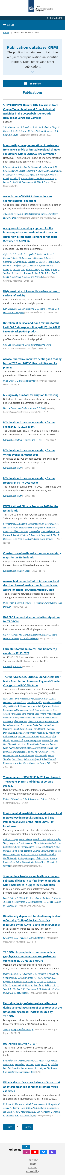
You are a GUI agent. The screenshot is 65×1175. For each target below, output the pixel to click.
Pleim (47, 269)
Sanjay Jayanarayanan (26, 732)
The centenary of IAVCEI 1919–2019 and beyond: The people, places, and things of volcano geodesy (32, 782)
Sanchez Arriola (27, 1068)
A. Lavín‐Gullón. (43, 170)
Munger (16, 269)
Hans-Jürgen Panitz (30, 744)
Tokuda (49, 901)
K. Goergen (8, 174)
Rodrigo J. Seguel (10, 839)
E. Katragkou (29, 174)
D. (25, 254)
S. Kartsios (40, 174)
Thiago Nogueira (10, 843)
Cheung (6, 257)
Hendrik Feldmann (46, 728)
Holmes (50, 261)
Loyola (40, 981)
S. (54, 254)
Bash (39, 254)
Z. (29, 276)
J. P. (52, 989)
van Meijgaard (27, 1111)
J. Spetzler (17, 439)
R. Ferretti (30, 170)
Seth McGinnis (17, 740)
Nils (46, 1060)
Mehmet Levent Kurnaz (28, 736)
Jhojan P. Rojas (42, 858)
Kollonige (18, 981)
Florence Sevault (18, 751)
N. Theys (53, 127)
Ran (55, 269)
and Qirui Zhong (10, 217)
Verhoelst (42, 973)
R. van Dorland (9, 523)
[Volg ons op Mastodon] (52, 1152)
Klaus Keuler (54, 732)
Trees (5, 1029)
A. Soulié (14, 131)
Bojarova (53, 1060)
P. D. (25, 977)
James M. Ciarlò (51, 721)
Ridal (10, 1068)
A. (34, 977)
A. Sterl (54, 535)
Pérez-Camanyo (33, 269)
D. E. (25, 981)
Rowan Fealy (31, 728)
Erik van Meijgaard (32, 759)
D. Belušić (14, 182)
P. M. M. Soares (18, 170)
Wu (25, 276)
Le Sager (46, 898)
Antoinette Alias (54, 713)
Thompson (31, 989)
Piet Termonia (41, 755)
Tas (53, 273)
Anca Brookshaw (31, 709)
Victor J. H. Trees (10, 634)
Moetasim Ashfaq (10, 717)
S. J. (21, 273)
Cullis (20, 977)
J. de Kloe (50, 308)
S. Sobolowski (24, 167)
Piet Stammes (35, 634)
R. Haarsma (49, 527)
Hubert (6, 973)
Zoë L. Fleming (46, 846)
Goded (41, 261)
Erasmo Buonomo (43, 717)
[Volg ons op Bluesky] (43, 1152)
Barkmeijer (8, 1060)
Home (6, 32)
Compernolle (8, 977)
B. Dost (25, 570)
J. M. (48, 1104)
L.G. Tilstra (8, 937)
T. (10, 276)
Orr (38, 1111)
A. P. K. (48, 273)
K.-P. (21, 973)
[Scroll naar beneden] (32, 72)
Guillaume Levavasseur (27, 706)
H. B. (54, 985)
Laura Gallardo (25, 839)
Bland (49, 254)
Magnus (29, 1060)
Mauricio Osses (39, 839)
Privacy (32, 1163)
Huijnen (17, 265)
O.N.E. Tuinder (20, 937)
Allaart (52, 973)
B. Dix (35, 127)
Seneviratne (20, 901)
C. (35, 254)
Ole (48, 1068)
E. (52, 257)
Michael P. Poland (37, 408)
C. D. (57, 261)
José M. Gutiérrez (42, 698)
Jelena (6, 1064)
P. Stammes (30, 380)
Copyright (32, 1159)
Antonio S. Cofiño (34, 702)
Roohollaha (20, 1064)
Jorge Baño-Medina (25, 713)
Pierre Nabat (47, 740)
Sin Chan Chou (20, 721)
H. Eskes (31, 131)
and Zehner (21, 992)
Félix (38, 977)
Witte (8, 992)
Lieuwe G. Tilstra (49, 634)
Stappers (54, 1068)
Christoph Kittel (10, 736)
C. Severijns (33, 535)
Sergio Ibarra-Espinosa (22, 850)
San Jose (7, 273)
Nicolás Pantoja (10, 858)
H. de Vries (49, 178)
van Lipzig (7, 1111)
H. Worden (49, 131)
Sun (36, 273)
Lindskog (21, 1060)
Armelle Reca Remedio (43, 747)
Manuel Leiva (55, 850)
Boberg (15, 1107)
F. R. (10, 989)
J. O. (44, 254)
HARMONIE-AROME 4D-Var (19, 1043)
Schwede (19, 254)
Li (25, 265)
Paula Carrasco (21, 846)
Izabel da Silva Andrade (23, 862)
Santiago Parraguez (26, 858)
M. (20, 257)
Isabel (37, 1064)
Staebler (27, 273)
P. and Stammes (24, 1029)
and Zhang (35, 276)
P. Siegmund (44, 535)
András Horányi (16, 709)
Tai (42, 273)
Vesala (6, 276)
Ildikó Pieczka (9, 747)
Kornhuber (34, 898)
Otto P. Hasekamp (32, 213)
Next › (28, 1126)
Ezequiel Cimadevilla (52, 702)
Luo (4, 898)
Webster (56, 1111)
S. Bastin (45, 182)
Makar (33, 265)
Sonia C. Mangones (11, 854)
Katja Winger (29, 763)
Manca (6, 269)
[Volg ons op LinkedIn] (26, 1147)
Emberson (26, 257)
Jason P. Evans (19, 728)
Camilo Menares (26, 843)
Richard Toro (40, 862)
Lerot (30, 981)
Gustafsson (39, 1060)
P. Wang (30, 937)
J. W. (23, 269)
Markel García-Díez (48, 709)
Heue (15, 973)
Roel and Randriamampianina (16, 1071)
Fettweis (42, 1107)
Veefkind (46, 989)
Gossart (52, 1107)
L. (32, 257)
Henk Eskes (34, 846)
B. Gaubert (44, 127)
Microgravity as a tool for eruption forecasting (30, 395)
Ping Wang (23, 634)
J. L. (42, 269)
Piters (27, 985)
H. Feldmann (24, 182)
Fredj (48, 257)
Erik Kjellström (44, 706)
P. (11, 257)
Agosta (54, 1104)
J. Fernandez (55, 170)
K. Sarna (18, 602)
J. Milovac (18, 174)
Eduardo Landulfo (40, 850)
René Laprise (45, 736)
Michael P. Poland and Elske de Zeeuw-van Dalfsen (25, 799)
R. (12, 273)
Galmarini (7, 261)
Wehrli (22, 898)
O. (37, 261)
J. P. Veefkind (26, 127)
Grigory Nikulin (10, 706)
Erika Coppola (9, 725)
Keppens (7, 981)
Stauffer (16, 989)
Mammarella (47, 265)
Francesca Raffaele (24, 747)
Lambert (28, 973)
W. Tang (39, 131)
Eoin (5, 1068)
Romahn (37, 985)
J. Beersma (22, 523)
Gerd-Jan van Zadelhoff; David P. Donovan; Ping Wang (27, 344)
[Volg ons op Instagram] (26, 1152)
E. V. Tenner (36, 602)
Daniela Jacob (9, 732)
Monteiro (30, 1064)
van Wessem (39, 1104)
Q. (28, 265)
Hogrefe (30, 254)
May (56, 898)
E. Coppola (51, 174)
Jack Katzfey (42, 732)
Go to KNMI (56, 17)
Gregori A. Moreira (47, 854)
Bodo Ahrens (40, 713)
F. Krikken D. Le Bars (18, 531)
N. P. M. (16, 1111)
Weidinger (16, 276)
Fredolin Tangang (10, 755)
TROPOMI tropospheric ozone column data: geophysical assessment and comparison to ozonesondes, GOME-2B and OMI (29, 956)
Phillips (46, 1111)
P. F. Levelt (13, 134)
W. (60, 898)
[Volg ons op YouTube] (35, 1152)
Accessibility (32, 1171)
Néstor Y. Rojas (54, 839)
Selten (13, 898)
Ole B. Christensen (36, 721)
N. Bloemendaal (49, 523)
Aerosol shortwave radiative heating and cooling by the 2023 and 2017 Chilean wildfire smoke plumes (32, 363)
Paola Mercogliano (32, 740)
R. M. (23, 989)
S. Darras (23, 131)
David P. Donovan (11, 638)
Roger (33, 1071)
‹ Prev (9, 1126)
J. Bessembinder (34, 523)
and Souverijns (26, 1115)
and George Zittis (43, 763)
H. (44, 901)
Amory (6, 1107)
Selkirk (48, 985)
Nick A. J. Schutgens (49, 213)
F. (8, 898)
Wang (13, 1029)
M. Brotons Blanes (24, 527)
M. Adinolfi (15, 178)
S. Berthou (39, 178)
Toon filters (34, 83)
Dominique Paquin (48, 744)
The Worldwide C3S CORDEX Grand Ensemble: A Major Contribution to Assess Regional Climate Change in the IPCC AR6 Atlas (32, 681)
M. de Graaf (8, 380)
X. (47, 1107)
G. (11, 269)
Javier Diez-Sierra (11, 698)
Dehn (30, 977)
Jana (37, 1068)
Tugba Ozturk (14, 744)
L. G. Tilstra (40, 308)
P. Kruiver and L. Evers (32, 439)
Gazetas (31, 261)
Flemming (38, 257)
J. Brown (27, 602)
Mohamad (16, 985)
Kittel (28, 1104)
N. (24, 1104)
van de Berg (27, 1107)
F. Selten (24, 535)
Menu (10, 25)
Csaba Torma (17, 759)
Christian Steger (47, 751)
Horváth (7, 265)
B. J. (54, 977)
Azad (11, 1064)
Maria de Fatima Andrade (45, 843)
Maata (50, 981)
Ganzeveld (19, 261)
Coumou (10, 905)
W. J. (35, 1107)
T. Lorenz (34, 167)
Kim (59, 901)
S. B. (17, 1115)
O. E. (12, 254)
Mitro (5, 985)
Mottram (7, 1104)
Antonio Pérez (9, 713)
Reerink (7, 901)
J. (44, 257)
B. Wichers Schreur (31, 538)
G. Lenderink (34, 531)
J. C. (14, 992)
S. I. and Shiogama (34, 901)
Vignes (43, 1068)
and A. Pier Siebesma (29, 638)
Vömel (57, 989)
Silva (16, 273)
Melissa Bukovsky (27, 717)
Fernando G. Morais (29, 854)
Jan (15, 1060)
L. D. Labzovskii (10, 308)
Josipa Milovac (19, 702)
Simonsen (10, 1115)
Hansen (18, 1104)
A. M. (39, 989)
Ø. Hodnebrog (45, 167)
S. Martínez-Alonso (11, 127)
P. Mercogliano (27, 178)
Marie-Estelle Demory (36, 725)
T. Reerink (15, 535)
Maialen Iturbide (27, 698)
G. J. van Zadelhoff (26, 308)
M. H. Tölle (36, 182)
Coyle (15, 257)
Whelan (54, 1064)
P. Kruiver (17, 467)
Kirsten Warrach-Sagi (12, 763)
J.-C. (35, 973)
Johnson (47, 977)
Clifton (6, 254)
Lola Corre (21, 725)
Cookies (32, 1167)
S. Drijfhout (38, 527)
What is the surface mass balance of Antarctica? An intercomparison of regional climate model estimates (31, 1087)
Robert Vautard (49, 759)
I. (46, 261)
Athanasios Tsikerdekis (13, 213)
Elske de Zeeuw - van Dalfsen (16, 408)
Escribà (44, 1064)
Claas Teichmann (26, 755)
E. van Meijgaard (48, 531)
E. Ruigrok (7, 439)
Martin (16, 1068)
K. (27, 898)
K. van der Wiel (46, 538)
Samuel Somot (33, 751)
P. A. (38, 265)
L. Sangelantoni (10, 167)
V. (22, 265)
